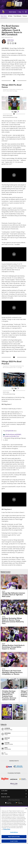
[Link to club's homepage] (3, 11)
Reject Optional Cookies (14, 836)
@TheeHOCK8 (9, 430)
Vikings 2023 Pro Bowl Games (11, 86)
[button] (14, 175)
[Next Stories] (24, 711)
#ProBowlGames (10, 434)
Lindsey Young (10, 39)
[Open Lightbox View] (14, 107)
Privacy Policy (6, 829)
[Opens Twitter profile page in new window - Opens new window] (11, 43)
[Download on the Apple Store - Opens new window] (8, 803)
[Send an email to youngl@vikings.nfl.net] (15, 43)
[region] (14, 825)
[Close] (26, 808)
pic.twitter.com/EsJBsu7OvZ (11, 436)
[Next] (18, 111)
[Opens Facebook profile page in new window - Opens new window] (8, 43)
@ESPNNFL (18, 434)
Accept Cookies (14, 841)
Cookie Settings (14, 832)
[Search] (23, 12)
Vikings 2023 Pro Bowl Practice (11, 362)
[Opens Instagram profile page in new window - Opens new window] (13, 43)
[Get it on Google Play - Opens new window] (19, 803)
